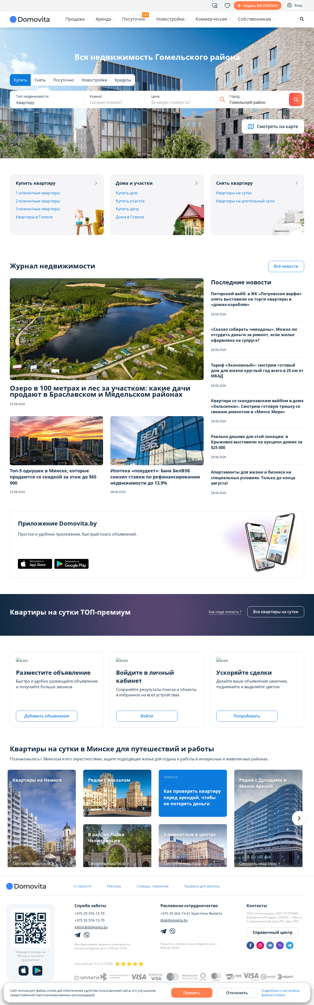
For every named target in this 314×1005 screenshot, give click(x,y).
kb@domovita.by (174, 920)
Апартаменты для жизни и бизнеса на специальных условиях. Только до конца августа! (253, 477)
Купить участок (130, 201)
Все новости (286, 266)
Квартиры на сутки (234, 193)
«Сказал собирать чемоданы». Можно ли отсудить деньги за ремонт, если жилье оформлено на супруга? (254, 335)
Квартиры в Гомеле (34, 217)
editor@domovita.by (91, 927)
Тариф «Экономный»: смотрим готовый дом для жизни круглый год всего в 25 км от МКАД (257, 370)
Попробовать (247, 716)
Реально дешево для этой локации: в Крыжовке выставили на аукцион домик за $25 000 (256, 442)
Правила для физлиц (202, 886)
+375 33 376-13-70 (90, 920)
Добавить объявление (46, 716)
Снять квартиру (234, 183)
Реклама (114, 886)
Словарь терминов (153, 886)
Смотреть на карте (277, 126)
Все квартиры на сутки (275, 611)
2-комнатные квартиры (38, 201)
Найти (295, 99)
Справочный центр (272, 932)
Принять (191, 992)
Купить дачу (127, 209)
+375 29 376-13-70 (90, 913)
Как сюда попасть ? (225, 611)
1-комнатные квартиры (38, 193)
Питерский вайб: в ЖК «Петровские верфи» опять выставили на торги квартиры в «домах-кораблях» (256, 299)
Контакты (257, 906)
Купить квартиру (35, 183)
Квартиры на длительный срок (245, 201)
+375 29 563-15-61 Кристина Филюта (191, 913)
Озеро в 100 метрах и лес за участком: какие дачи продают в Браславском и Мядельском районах (100, 391)
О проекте (82, 886)
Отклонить (237, 992)
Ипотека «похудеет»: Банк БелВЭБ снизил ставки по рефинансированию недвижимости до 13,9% (155, 477)
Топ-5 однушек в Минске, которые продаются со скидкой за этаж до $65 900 (53, 477)
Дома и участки (134, 183)
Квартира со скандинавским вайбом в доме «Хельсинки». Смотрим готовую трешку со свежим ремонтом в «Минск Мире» (257, 406)
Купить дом (127, 193)
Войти (147, 716)
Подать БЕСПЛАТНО (260, 5)
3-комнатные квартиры (38, 209)
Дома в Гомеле (130, 217)
